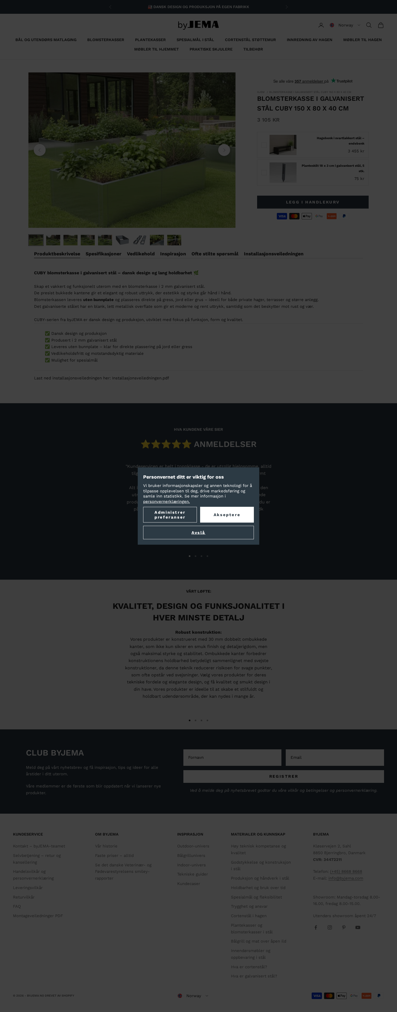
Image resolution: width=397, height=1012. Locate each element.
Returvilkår (24, 897)
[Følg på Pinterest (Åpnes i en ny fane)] (343, 927)
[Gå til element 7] (139, 240)
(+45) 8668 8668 (346, 871)
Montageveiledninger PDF (38, 915)
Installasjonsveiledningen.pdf (140, 378)
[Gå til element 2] (53, 240)
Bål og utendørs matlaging (45, 40)
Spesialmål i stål (195, 40)
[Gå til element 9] (174, 240)
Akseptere (227, 514)
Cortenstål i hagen (249, 915)
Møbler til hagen (362, 40)
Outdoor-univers (193, 846)
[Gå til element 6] (122, 240)
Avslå (198, 532)
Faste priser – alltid (114, 855)
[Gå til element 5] (105, 240)
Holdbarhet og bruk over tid (258, 887)
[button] (345, 25)
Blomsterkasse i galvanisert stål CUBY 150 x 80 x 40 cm (310, 92)
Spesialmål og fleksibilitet (256, 897)
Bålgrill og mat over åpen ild (258, 941)
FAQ (17, 906)
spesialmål (87, 360)
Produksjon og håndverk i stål (260, 878)
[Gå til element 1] (35, 240)
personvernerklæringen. (166, 501)
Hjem (261, 92)
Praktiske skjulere (211, 49)
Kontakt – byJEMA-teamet (39, 846)
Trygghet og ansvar (249, 906)
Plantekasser (150, 40)
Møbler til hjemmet (156, 49)
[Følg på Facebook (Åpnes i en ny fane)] (315, 927)
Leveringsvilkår (28, 887)
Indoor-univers (191, 865)
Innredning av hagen (309, 40)
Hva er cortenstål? (249, 966)
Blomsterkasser (105, 40)
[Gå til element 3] (70, 240)
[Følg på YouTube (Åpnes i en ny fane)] (358, 927)
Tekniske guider (192, 874)
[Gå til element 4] (87, 240)
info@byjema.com (345, 878)
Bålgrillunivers (191, 855)
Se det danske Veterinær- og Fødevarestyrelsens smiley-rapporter (123, 872)
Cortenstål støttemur (250, 40)
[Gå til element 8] (156, 240)
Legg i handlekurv (313, 202)
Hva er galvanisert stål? (254, 976)
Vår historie (106, 846)
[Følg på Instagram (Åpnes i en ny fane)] (329, 927)
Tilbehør (253, 49)
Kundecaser (188, 883)
